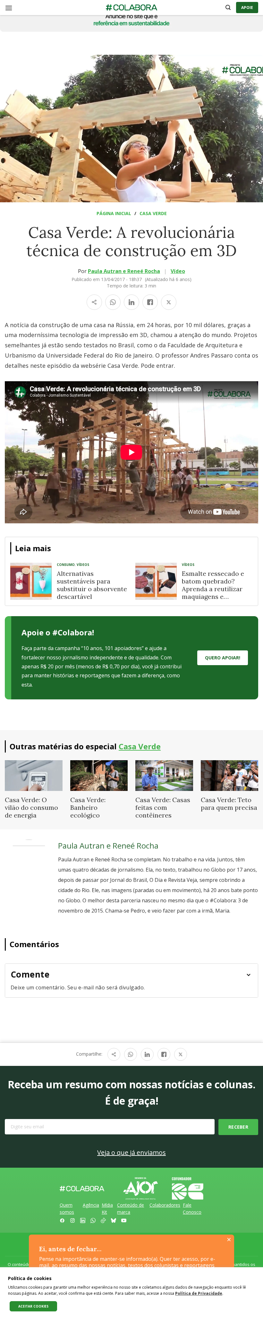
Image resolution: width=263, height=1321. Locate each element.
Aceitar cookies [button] (33, 1306)
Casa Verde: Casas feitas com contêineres (162, 807)
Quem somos (67, 1208)
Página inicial (114, 213)
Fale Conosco (192, 1208)
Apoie (247, 7)
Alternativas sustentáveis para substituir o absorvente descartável (92, 584)
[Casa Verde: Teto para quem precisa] (230, 774)
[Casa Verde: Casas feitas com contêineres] (164, 774)
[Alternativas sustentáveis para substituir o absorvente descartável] (31, 581)
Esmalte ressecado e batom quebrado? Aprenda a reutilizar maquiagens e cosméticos (213, 588)
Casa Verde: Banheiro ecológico (88, 807)
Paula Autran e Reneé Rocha (124, 271)
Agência (91, 1205)
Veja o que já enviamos (131, 1152)
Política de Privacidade (198, 1293)
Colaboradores (164, 1205)
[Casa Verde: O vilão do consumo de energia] (34, 774)
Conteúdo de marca (130, 1208)
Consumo (66, 564)
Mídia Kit (107, 1208)
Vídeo (178, 271)
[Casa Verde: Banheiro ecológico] (99, 774)
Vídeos (83, 564)
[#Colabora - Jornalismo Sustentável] (131, 7)
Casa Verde (153, 213)
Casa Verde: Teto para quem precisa (229, 803)
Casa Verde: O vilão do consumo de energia (31, 807)
